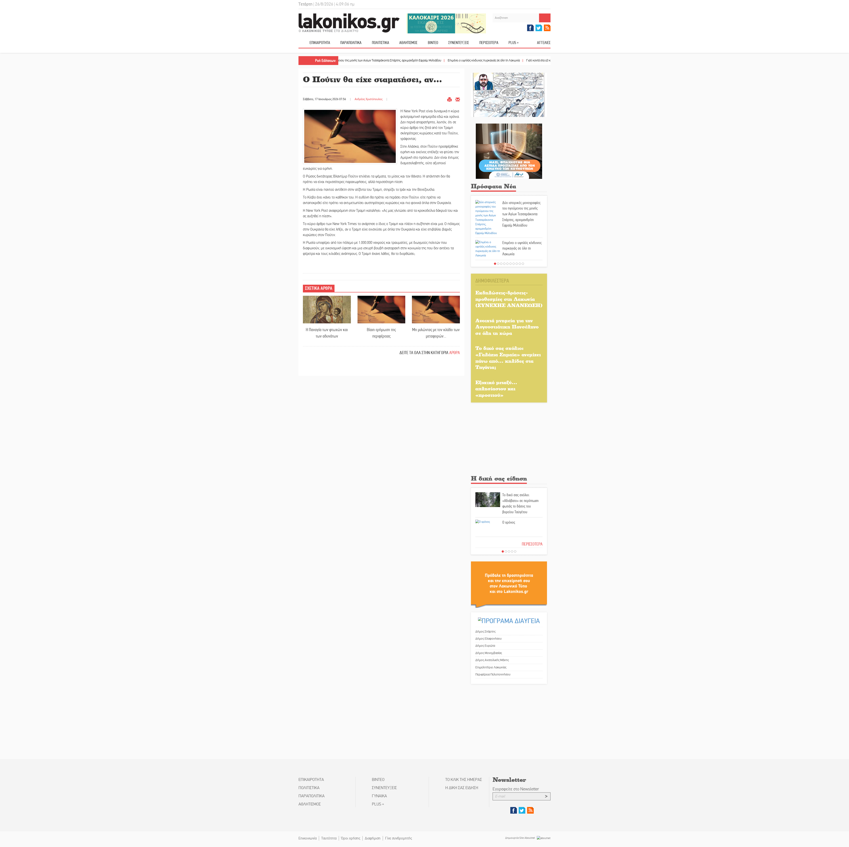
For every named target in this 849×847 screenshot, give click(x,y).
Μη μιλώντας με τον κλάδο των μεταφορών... (436, 333)
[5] (507, 264)
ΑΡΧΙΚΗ (304, 44)
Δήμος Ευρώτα (485, 646)
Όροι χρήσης (350, 838)
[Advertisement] (509, 440)
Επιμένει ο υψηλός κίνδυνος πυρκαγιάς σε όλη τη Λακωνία (444, 60)
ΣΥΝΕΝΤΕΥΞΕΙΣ (458, 42)
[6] (510, 264)
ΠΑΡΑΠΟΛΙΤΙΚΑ (350, 42)
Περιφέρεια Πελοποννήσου (493, 674)
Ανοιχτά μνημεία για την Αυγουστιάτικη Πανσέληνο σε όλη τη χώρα (507, 327)
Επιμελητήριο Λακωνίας (490, 667)
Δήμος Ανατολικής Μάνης (492, 660)
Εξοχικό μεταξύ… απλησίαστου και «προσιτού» (496, 389)
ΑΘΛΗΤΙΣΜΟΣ (408, 42)
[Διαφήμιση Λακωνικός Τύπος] (509, 584)
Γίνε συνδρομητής (398, 838)
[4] (504, 264)
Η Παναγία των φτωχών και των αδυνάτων (327, 333)
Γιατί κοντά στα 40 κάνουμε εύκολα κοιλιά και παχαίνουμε (522, 60)
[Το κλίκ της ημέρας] (509, 95)
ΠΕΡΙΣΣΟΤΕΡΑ (532, 544)
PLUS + (514, 42)
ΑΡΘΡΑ (454, 352)
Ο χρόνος (508, 522)
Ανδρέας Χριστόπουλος (368, 99)
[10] (523, 264)
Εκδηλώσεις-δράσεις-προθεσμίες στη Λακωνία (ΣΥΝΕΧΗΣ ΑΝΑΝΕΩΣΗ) (509, 299)
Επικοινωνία (307, 838)
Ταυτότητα (329, 838)
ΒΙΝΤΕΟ (433, 42)
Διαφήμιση (373, 838)
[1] (495, 264)
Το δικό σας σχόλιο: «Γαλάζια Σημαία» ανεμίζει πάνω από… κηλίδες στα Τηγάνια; (508, 357)
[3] (501, 264)
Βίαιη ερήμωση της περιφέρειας (381, 333)
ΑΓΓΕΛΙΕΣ (544, 42)
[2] (498, 264)
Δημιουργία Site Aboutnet (520, 838)
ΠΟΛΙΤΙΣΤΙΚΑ (380, 42)
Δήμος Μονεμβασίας (488, 653)
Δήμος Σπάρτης (485, 631)
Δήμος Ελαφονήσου (488, 639)
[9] (520, 264)
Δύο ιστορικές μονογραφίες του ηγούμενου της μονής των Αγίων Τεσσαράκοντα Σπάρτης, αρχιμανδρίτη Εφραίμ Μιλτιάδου (521, 214)
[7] (513, 264)
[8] (517, 264)
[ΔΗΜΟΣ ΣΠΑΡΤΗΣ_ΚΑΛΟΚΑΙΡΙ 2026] (446, 23)
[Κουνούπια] (509, 151)
